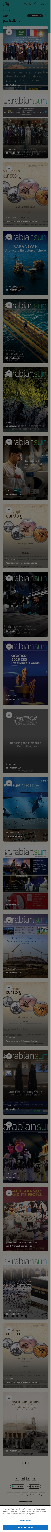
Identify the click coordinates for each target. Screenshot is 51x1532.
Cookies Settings (25, 1520)
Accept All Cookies (25, 1527)
